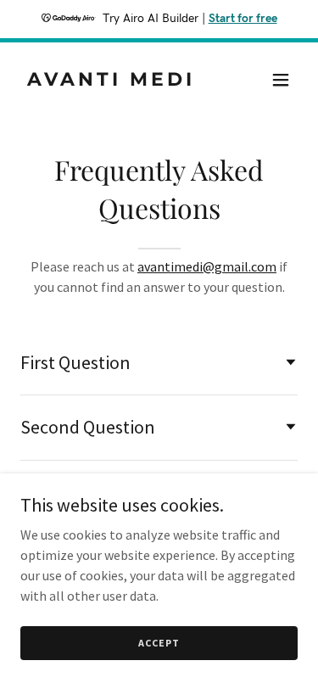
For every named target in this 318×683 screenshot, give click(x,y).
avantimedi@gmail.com (206, 266)
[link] (117, 80)
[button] (281, 80)
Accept (158, 642)
